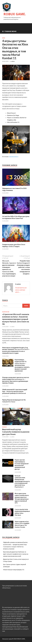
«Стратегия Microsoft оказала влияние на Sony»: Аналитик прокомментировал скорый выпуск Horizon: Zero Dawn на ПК (15, 319)
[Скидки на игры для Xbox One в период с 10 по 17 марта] (16, 242)
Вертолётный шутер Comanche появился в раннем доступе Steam (15, 431)
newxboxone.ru (13, 156)
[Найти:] (16, 306)
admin (13, 61)
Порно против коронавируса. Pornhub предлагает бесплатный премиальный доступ (22, 464)
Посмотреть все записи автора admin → (21, 290)
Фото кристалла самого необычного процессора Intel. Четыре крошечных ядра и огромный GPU (22, 498)
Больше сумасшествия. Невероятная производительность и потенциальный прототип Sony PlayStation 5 (22, 481)
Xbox (3, 37)
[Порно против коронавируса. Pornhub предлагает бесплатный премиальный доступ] (7, 466)
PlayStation (5, 311)
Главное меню (10, 31)
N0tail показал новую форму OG (13, 569)
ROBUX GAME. (15, 14)
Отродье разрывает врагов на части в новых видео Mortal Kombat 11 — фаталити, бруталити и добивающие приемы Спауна (15, 380)
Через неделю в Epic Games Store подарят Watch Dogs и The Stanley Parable (22, 524)
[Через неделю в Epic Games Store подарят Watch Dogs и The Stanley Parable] (7, 528)
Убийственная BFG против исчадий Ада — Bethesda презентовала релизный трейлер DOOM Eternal (14, 391)
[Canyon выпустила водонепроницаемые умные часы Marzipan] (7, 515)
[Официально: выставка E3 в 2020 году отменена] (16, 186)
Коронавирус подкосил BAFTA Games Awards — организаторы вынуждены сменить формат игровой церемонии (22, 365)
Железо (4, 427)
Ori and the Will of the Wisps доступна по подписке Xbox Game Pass (15, 217)
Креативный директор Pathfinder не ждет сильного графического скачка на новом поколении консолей (15, 554)
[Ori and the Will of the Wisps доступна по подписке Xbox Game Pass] (16, 214)
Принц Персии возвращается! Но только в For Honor (14, 401)
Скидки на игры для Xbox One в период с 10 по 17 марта (13, 245)
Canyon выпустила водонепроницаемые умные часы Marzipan (22, 512)
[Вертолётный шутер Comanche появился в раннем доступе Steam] (16, 425)
